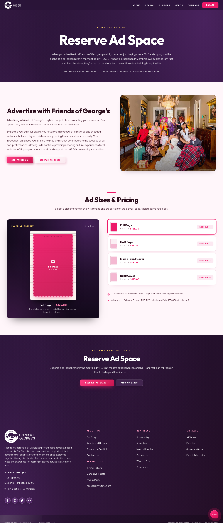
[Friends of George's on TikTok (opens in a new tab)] (22, 500)
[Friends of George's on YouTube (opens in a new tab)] (29, 500)
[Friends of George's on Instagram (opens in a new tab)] (15, 500)
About (136, 5)
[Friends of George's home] (13, 5)
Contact (193, 5)
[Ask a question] (214, 514)
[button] (162, 226)
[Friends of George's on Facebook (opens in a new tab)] (8, 500)
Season (150, 5)
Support (164, 5)
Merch (179, 5)
